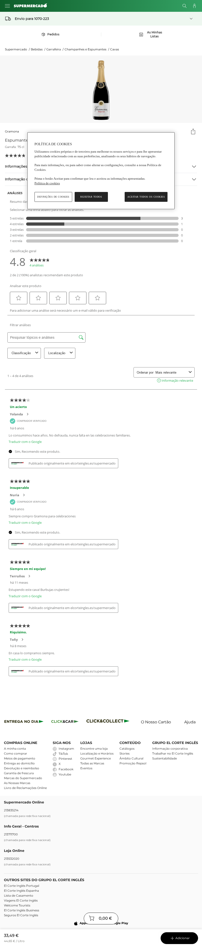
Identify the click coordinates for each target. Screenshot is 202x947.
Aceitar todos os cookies (146, 196)
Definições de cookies (53, 196)
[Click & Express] (24, 722)
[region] (101, 170)
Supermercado (17, 49)
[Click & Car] (65, 722)
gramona (12, 131)
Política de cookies (47, 183)
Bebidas (38, 49)
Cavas (114, 49)
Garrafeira (55, 49)
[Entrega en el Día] (108, 722)
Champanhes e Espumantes (87, 49)
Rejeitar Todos (91, 196)
